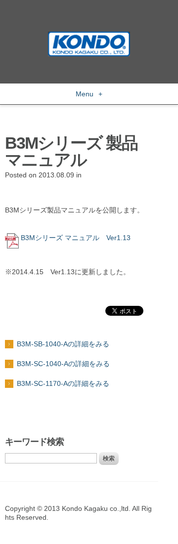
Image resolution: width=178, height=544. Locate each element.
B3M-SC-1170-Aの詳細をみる (63, 383)
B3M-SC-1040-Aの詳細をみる (63, 364)
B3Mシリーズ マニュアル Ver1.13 (76, 238)
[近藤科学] (89, 36)
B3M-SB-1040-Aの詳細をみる (63, 344)
